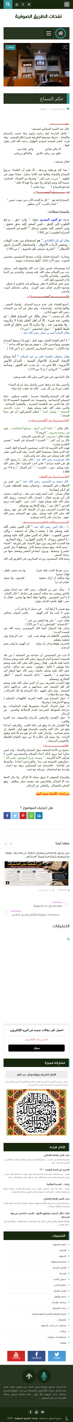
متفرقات (62, 1320)
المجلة (62, 1273)
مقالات (63, 1343)
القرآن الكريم (59, 1267)
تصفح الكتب (60, 1285)
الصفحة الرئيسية (58, 108)
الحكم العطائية (58, 1262)
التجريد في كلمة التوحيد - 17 (54, 1169)
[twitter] (42, 1412)
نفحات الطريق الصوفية (38, 16)
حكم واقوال (60, 1296)
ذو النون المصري (51, 219)
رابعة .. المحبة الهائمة (58, 1184)
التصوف (62, 1256)
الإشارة (62, 1250)
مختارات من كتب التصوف (53, 1325)
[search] (8, 4)
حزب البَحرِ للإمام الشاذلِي (56, 1155)
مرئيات (63, 1331)
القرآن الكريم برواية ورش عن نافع (36, 1074)
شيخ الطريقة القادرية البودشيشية (49, 1314)
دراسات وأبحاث (58, 1302)
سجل (36, 1048)
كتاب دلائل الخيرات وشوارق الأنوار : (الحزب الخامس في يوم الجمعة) (40, 1215)
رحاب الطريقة (59, 1308)
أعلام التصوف (59, 1244)
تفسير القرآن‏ (60, 1291)
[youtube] (36, 1412)
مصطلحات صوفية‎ (57, 1337)
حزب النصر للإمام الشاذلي (56, 1199)
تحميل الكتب (59, 1279)
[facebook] (30, 1412)
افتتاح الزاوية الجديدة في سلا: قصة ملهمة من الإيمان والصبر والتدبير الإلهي (36, 72)
